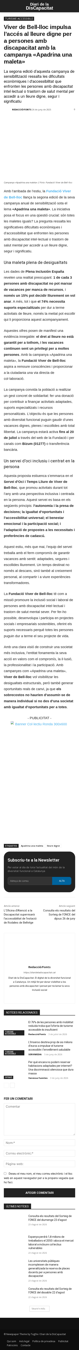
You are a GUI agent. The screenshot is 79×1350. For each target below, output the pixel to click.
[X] (28, 120)
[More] (55, 120)
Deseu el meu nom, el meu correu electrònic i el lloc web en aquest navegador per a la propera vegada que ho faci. (39, 1178)
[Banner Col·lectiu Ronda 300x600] (39, 724)
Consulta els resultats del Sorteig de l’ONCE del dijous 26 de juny (59, 914)
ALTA (62, 880)
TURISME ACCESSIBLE (19, 18)
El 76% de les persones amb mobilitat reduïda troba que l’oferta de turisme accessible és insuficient (50, 1026)
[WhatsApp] (37, 120)
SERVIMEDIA (35, 1054)
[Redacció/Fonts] (8, 109)
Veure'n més (38, 1308)
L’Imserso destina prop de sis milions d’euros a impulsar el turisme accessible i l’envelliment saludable (50, 1046)
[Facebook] (20, 120)
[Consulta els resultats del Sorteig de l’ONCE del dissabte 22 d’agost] (14, 1294)
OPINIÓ (8, 1077)
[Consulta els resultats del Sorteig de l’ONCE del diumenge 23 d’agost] (14, 1221)
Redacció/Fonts (21, 109)
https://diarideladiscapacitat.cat (40, 972)
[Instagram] (36, 996)
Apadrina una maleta (32, 845)
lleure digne (53, 845)
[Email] (46, 120)
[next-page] (12, 1085)
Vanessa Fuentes (38, 1078)
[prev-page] (6, 1085)
